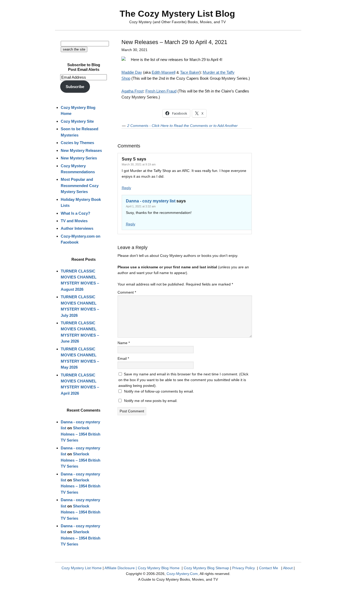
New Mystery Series (79, 158)
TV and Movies (74, 221)
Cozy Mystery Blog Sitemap (206, 568)
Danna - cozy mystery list (150, 201)
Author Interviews (77, 228)
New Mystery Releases (81, 150)
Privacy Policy (243, 568)
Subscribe (75, 86)
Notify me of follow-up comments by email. (159, 391)
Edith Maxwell (163, 72)
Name (124, 343)
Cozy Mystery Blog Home (159, 568)
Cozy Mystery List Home (82, 568)
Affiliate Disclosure (120, 568)
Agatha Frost (132, 91)
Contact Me (268, 568)
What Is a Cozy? (75, 213)
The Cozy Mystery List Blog (177, 13)
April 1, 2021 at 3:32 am (141, 206)
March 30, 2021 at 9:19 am (139, 164)
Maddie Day (131, 72)
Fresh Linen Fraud (160, 91)
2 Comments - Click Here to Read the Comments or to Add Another (182, 125)
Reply (126, 188)
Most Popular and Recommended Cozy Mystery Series (80, 185)
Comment (127, 292)
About (288, 568)
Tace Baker (189, 72)
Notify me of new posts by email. (150, 401)
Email (123, 358)
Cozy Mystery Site (77, 121)
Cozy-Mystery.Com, (183, 574)
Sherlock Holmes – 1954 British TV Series (80, 434)
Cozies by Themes (77, 142)
